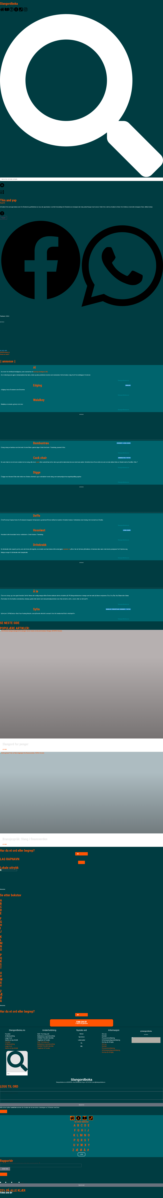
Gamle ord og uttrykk (11, 1040)
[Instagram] (25, 9)
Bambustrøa (41, 443)
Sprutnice (82, 1037)
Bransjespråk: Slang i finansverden (25, 839)
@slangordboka (146, 1031)
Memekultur (121, 457)
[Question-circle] (11, 9)
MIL (81, 1046)
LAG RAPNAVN (9, 859)
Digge (36, 472)
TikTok (128, 457)
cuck (37, 462)
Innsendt (119, 443)
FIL (81, 1043)
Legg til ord (8, 1038)
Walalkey (38, 400)
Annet (22, 1182)
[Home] (2, 9)
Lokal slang (126, 443)
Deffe (36, 516)
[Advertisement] (51, 335)
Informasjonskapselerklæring (111, 1040)
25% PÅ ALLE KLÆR (12, 1191)
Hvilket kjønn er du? (6, 1180)
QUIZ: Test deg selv (43, 1034)
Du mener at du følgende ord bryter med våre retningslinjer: (19, 1163)
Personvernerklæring (108, 1038)
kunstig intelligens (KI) (40, 372)
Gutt (3, 1182)
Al (34, 367)
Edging (37, 385)
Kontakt (104, 1036)
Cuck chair (40, 458)
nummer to (66, 549)
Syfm (36, 609)
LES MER (5, 749)
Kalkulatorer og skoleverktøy (46, 1036)
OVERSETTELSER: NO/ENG (45, 1038)
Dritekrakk (39, 545)
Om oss (104, 1034)
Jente (8, 1182)
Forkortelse (115, 609)
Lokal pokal (81, 1040)
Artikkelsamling (10, 1036)
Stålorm (15, 1182)
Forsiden (7, 1034)
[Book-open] (7, 9)
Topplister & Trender (43, 1040)
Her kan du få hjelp (108, 1042)
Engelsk (2, 203)
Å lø (35, 591)
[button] (41, 260)
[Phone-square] (21, 9)
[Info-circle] (16, 9)
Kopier (3, 218)
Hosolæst (39, 530)
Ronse (81, 1034)
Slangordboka (9, 4)
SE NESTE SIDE (9, 623)
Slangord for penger (15, 744)
